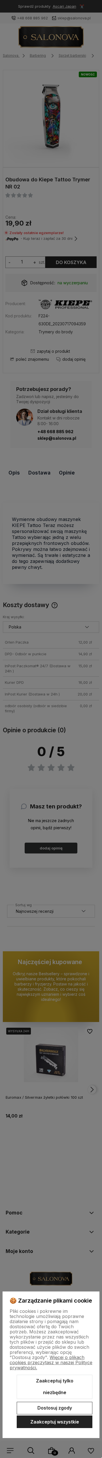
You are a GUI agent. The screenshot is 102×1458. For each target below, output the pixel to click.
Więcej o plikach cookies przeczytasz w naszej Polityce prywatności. (51, 1362)
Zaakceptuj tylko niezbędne (54, 1387)
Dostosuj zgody (54, 1408)
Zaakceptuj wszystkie (54, 1422)
